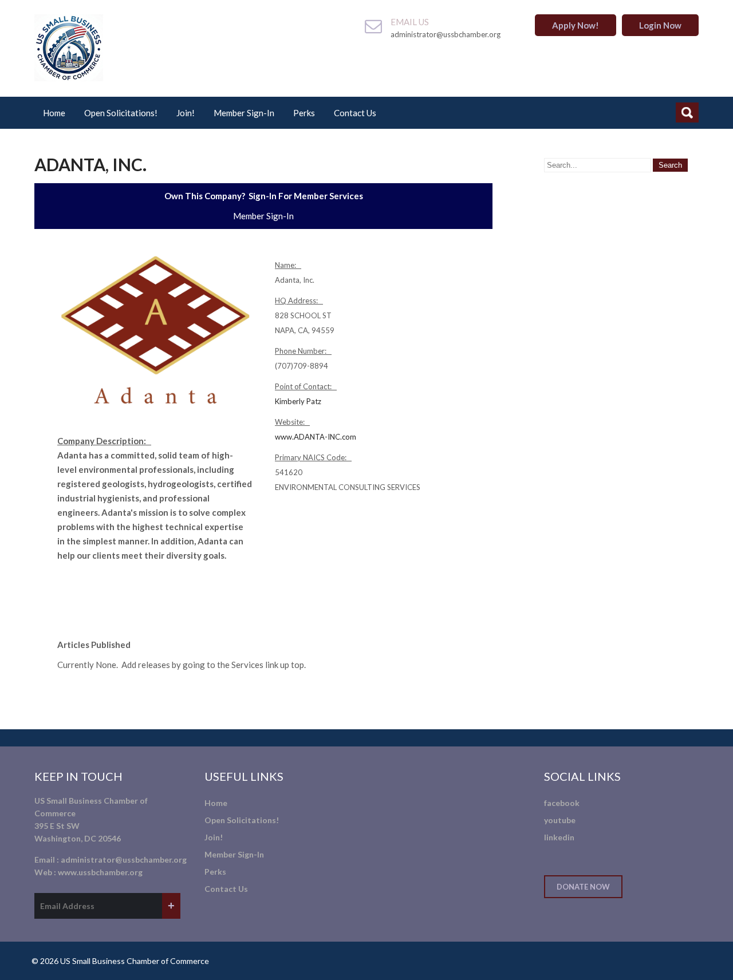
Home (54, 113)
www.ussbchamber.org (100, 872)
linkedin (559, 837)
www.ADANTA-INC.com (315, 436)
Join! (185, 113)
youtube (560, 820)
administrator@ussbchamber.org (124, 859)
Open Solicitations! (120, 113)
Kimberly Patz (298, 401)
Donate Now (583, 886)
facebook (562, 803)
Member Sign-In (244, 113)
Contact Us (355, 113)
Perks (304, 113)
